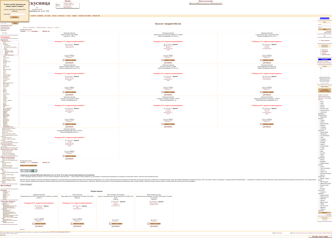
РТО (4, 68)
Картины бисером (325, 173)
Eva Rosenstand (6, 78)
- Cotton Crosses (6, 125)
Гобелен (6, 49)
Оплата (54, 15)
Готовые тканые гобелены (8, 174)
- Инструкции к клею (6, 219)
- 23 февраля (5, 192)
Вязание (4, 170)
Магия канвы (324, 181)
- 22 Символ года (6, 191)
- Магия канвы (6, 114)
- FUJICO (5, 62)
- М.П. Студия (6, 83)
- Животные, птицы (8, 50)
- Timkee (4, 117)
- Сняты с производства (8, 55)
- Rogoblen (5, 121)
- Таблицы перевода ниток (8, 206)
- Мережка (5, 90)
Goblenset (5, 80)
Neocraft (322, 153)
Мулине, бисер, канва (7, 151)
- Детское (4, 195)
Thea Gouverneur (7, 61)
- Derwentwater (6, 120)
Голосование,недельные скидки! (325, 90)
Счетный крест (7, 45)
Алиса (4, 87)
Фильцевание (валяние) (7, 165)
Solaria (4, 95)
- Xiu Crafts (5, 77)
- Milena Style (5, 116)
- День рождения (6, 194)
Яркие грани (324, 202)
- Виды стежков (5, 204)
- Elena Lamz (5, 124)
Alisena (4, 70)
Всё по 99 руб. (6, 185)
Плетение (4, 164)
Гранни (322, 200)
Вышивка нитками (6, 41)
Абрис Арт (323, 171)
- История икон (5, 214)
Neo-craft (5, 92)
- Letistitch (5, 60)
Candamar (5, 97)
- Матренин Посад (6, 109)
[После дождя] (193, 3)
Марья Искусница (7, 69)
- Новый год (5, 196)
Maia (4, 81)
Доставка (47, 15)
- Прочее (6, 52)
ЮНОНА (323, 198)
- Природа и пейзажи (8, 51)
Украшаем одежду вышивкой (8, 177)
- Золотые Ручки (6, 110)
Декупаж (4, 176)
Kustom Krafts (6, 94)
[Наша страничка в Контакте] (324, 35)
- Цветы (6, 53)
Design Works (324, 132)
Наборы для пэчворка (7, 166)
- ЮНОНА (5, 112)
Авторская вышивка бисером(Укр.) (322, 113)
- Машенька (5, 122)
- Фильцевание (5, 210)
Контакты (61, 15)
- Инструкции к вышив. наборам (9, 205)
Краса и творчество (7, 108)
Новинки (40, 15)
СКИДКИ (74, 15)
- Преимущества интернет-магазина (10, 215)
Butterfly (322, 125)
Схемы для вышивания (7, 141)
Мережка (323, 207)
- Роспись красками (6, 209)
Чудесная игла (6, 85)
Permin (4, 65)
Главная (33, 15)
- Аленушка (5, 118)
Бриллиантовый (326, 54)
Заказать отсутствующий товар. (28, 165)
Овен (4, 72)
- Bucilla (4, 99)
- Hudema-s (5, 113)
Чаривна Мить (6, 76)
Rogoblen (323, 161)
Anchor (4, 89)
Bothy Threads (6, 66)
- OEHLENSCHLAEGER (8, 126)
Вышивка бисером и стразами (8, 128)
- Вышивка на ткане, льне (8, 222)
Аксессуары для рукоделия (8, 153)
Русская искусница (321, 189)
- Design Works (6, 105)
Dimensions (5, 44)
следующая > (35, 31)
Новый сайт (96, 15)
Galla (321, 137)
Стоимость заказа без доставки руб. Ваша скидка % (69, 5)
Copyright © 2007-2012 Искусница (8, 233)
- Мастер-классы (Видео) (7, 216)
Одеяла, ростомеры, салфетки (8, 133)
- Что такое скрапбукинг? (8, 212)
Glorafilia (323, 139)
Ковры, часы (5, 132)
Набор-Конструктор (6, 162)
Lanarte (4, 73)
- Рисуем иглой (6, 119)
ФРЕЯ (322, 204)
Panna (4, 56)
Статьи (68, 15)
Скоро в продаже (325, 40)
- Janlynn (4, 96)
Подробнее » (69, 57)
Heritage (5, 101)
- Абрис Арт (5, 111)
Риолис (4, 42)
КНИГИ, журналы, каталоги (8, 178)
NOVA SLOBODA (7, 75)
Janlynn (322, 144)
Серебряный (325, 51)
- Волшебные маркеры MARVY (9, 213)
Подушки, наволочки (6, 137)
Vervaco (5, 63)
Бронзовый (324, 50)
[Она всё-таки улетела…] (204, 3)
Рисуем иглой (324, 108)
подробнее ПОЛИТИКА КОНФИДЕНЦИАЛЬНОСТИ (57, 232)
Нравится (22, 229)
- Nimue (4, 91)
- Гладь (5, 48)
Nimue (322, 154)
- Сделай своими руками (8, 82)
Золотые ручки (324, 110)
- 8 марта (4, 193)
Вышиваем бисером (322, 117)
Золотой (324, 53)
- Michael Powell (6, 115)
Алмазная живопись (322, 129)
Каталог (25, 27)
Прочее (3, 182)
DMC (4, 106)
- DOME (4, 104)
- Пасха (4, 197)
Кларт (4, 103)
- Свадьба (4, 198)
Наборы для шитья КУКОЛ (8, 158)
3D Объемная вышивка (7, 130)
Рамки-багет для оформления (8, 154)
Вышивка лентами (6, 129)
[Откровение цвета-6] (216, 3)
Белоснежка (5, 86)
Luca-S (4, 59)
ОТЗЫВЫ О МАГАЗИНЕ (84, 15)
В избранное (70, 62)
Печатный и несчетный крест (10, 47)
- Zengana (5, 123)
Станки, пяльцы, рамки (7, 150)
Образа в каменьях (322, 209)
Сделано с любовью (7, 100)
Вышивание (32, 27)
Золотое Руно (6, 57)
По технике (4, 32)
